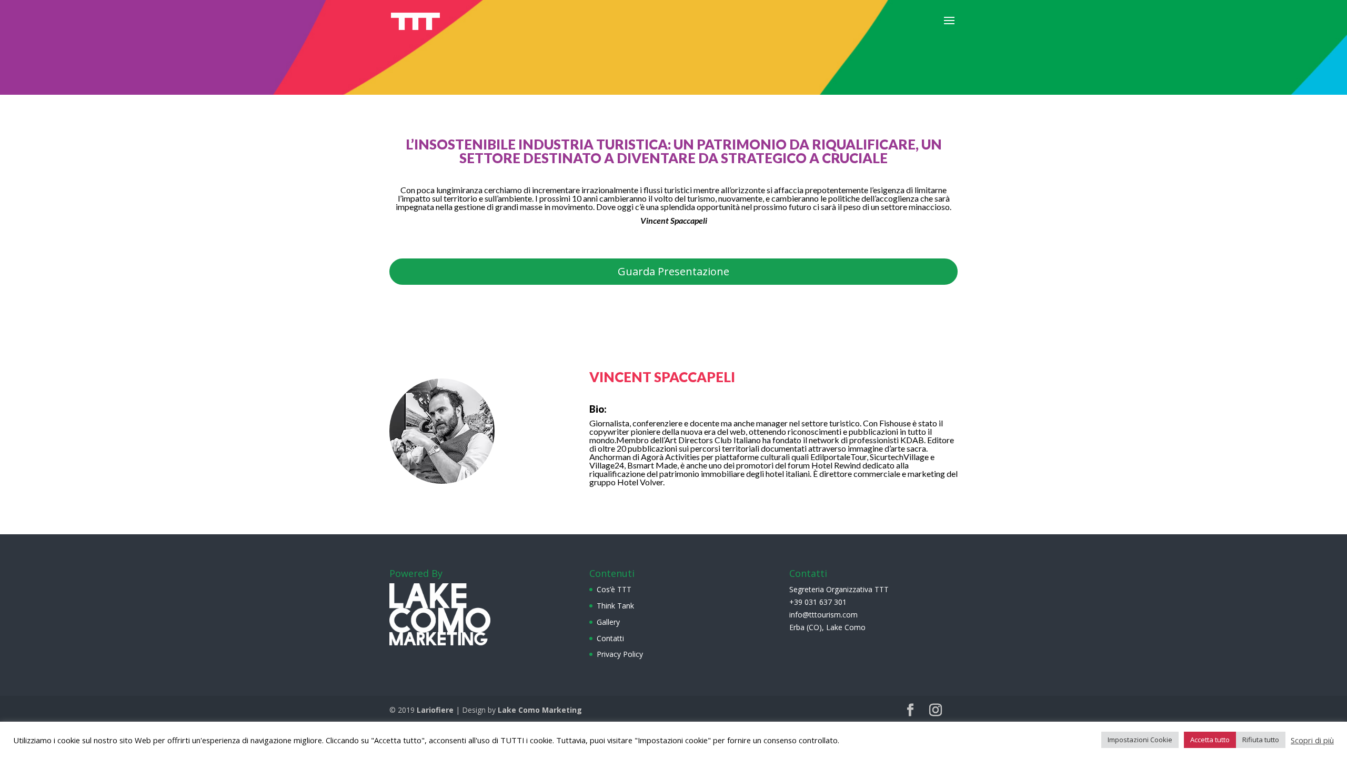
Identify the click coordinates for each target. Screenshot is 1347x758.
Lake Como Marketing (540, 710)
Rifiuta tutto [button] (1260, 739)
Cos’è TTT (614, 589)
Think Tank (615, 606)
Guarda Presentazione (673, 271)
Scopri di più (1312, 740)
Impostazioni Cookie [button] (1140, 739)
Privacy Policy (620, 654)
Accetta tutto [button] (1210, 739)
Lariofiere (435, 710)
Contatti (610, 638)
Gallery (608, 622)
